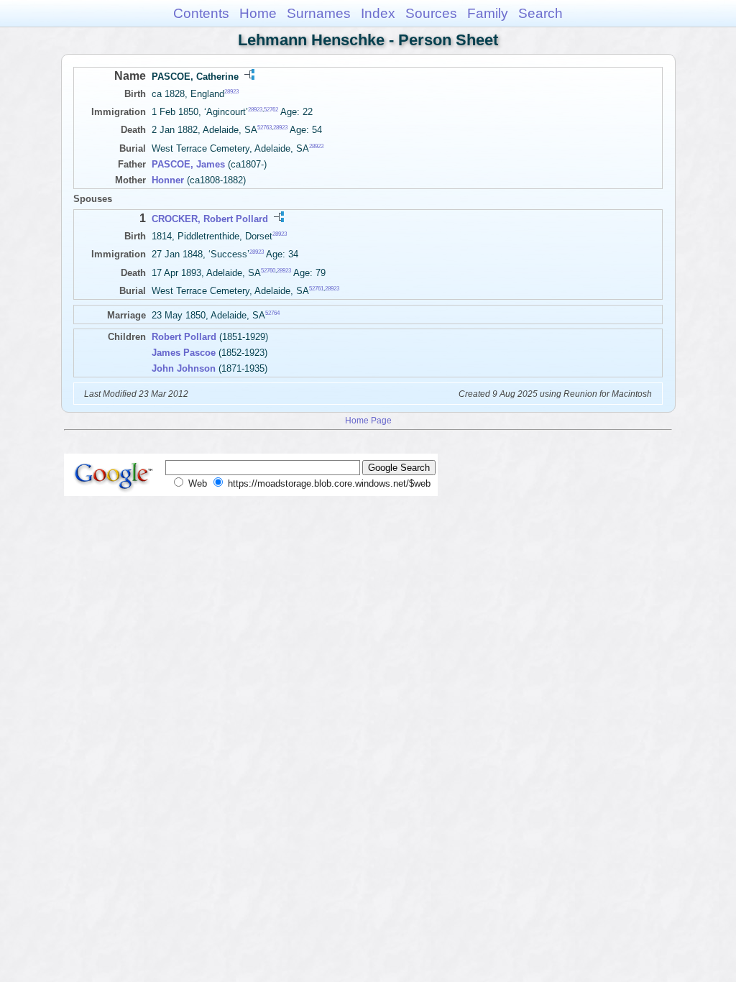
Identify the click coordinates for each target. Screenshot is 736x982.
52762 (271, 109)
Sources (431, 13)
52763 (264, 127)
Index (378, 13)
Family (487, 13)
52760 (268, 270)
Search (540, 13)
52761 (316, 288)
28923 (231, 91)
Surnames (319, 13)
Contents (201, 13)
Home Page (368, 420)
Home (258, 13)
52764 (272, 313)
